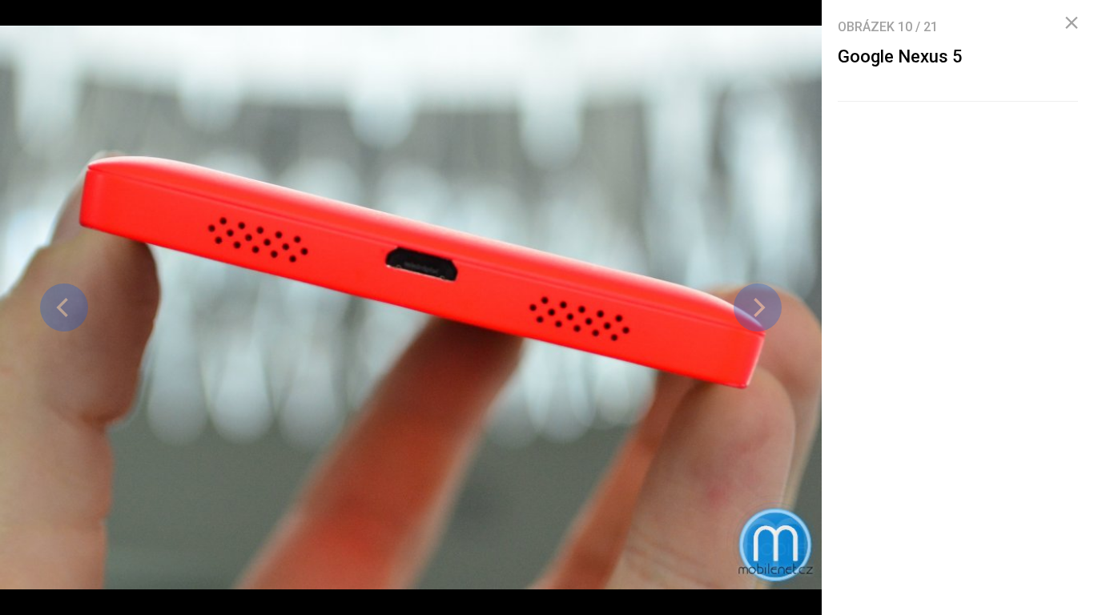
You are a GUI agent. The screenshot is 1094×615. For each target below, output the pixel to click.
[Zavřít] (1071, 23)
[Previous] (64, 307)
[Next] (758, 307)
